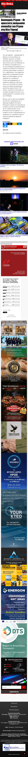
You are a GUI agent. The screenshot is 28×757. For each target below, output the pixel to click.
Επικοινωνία (14, 703)
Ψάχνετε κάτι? (14, 685)
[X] (10, 124)
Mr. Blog (15, 50)
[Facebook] (5, 124)
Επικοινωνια (25, 0)
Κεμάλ (14, 242)
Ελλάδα (19, 50)
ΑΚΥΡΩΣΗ (3, 242)
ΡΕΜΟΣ (25, 242)
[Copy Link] (14, 124)
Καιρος (13, 0)
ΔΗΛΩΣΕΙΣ (9, 242)
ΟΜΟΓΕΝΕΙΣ (19, 242)
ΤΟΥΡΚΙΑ (9, 243)
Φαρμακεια (8, 0)
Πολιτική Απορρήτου (14, 709)
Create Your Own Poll (11, 316)
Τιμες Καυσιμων (18, 0)
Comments (11, 315)
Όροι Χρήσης (14, 706)
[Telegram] (5, 126)
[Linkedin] (19, 124)
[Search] (23, 687)
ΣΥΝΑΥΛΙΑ (3, 243)
